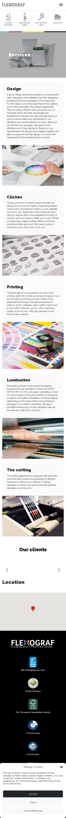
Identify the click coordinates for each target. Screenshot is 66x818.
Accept (33, 794)
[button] (61, 766)
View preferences (33, 810)
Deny (33, 802)
